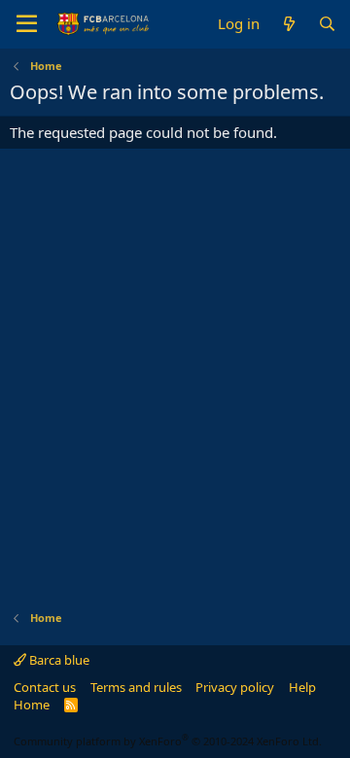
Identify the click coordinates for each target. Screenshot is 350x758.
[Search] (327, 24)
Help (302, 687)
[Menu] (27, 24)
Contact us (45, 687)
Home (32, 704)
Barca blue (57, 660)
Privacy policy (234, 687)
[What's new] (288, 24)
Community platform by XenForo (168, 741)
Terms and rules (136, 687)
